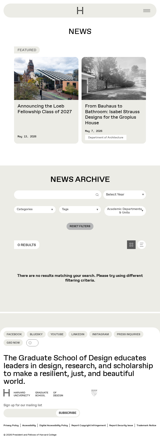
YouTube (57, 334)
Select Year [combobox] (115, 194)
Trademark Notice (146, 425)
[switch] (32, 342)
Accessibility (29, 425)
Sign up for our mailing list (23, 405)
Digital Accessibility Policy (53, 425)
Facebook (14, 334)
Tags (65, 209)
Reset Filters (80, 226)
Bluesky (36, 334)
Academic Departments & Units (124, 211)
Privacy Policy (11, 425)
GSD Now (13, 343)
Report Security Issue (121, 425)
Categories (25, 209)
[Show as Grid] (131, 244)
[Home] (33, 392)
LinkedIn (77, 334)
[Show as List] (141, 244)
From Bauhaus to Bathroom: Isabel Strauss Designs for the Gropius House (112, 114)
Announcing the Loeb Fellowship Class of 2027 (45, 109)
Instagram (100, 334)
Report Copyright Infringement (88, 425)
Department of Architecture (105, 137)
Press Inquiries (128, 334)
